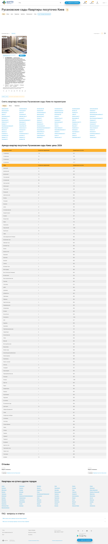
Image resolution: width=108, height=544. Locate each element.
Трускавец (57, 496)
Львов (91, 486)
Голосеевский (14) (58, 108)
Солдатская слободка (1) (95, 133)
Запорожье (92, 488)
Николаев (57, 490)
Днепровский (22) (23, 108)
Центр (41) (21, 112)
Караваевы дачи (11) (76, 122)
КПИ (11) (56, 124)
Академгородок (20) (59, 112)
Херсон (20, 494)
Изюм (73, 499)
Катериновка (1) (93, 122)
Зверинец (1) (39, 122)
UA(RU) (104, 2)
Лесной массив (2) (41, 125)
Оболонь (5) (4, 129)
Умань (38, 497)
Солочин (56, 503)
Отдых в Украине (31, 530)
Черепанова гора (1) (76, 137)
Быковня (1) (21, 118)
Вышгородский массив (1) (24, 120)
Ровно (38, 492)
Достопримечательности (7, 532)
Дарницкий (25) (5, 108)
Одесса (73, 486)
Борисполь (4, 503)
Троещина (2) (92, 110)
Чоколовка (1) (5, 139)
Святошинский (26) (94, 108)
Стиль (35, 14)
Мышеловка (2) (5, 127)
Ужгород (74, 488)
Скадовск (4, 488)
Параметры (17, 14)
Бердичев (57, 499)
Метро (8, 14)
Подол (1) (21, 131)
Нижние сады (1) (22, 127)
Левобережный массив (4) (7, 125)
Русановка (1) (4, 133)
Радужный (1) (93, 131)
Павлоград (57, 497)
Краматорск (39, 496)
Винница (3, 492)
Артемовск (4, 496)
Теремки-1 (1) (4, 137)
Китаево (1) (4, 124)
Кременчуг (74, 494)
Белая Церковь (75, 496)
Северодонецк (22, 497)
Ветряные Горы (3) (58, 118)
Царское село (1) (58, 137)
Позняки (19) (75, 112)
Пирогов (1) (4, 131)
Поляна (20, 503)
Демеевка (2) (93, 120)
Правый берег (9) (40, 131)
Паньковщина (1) (40, 129)
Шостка (91, 497)
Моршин (74, 501)
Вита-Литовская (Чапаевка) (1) (96, 118)
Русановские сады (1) (24, 133)
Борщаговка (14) (93, 112)
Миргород (39, 499)
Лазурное (39, 505)
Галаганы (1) (39, 120)
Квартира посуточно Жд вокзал (13, 472)
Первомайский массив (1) (60, 129)
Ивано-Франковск (94, 490)
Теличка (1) (39, 118)
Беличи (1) (57, 116)
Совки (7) (74, 133)
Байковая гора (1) (23, 116)
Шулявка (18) (22, 139)
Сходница (21, 505)
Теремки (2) (92, 135)
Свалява (91, 501)
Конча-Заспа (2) (22, 124)
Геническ (21, 488)
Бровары (4, 497)
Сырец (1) (57, 135)
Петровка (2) (75, 129)
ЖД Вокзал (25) (58, 114)
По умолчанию (96, 33)
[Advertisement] (54, 23)
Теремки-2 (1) (22, 137)
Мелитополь (92, 496)
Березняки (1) (93, 116)
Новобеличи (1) (75, 127)
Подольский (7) (22, 110)
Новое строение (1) (94, 127)
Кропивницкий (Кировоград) (43, 494)
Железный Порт (5, 505)
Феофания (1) (40, 137)
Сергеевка (4, 501)
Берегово (92, 499)
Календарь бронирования (45, 14)
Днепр (3, 486)
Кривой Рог (39, 490)
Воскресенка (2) (5, 120)
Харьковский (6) (40, 114)
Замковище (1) (22, 122)
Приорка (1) (57, 131)
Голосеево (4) (57, 120)
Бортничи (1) (4, 112)
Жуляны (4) (74, 110)
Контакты (30, 534)
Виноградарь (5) (75, 118)
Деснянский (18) (40, 108)
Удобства (23, 14)
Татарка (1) (74, 135)
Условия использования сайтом (33, 540)
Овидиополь (92, 505)
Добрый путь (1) (5, 122)
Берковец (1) (4, 118)
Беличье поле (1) (75, 116)
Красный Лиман (75, 505)
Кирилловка (57, 488)
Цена (12, 14)
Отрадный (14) (22, 129)
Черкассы (57, 494)
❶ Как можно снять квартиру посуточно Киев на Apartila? (15, 518)
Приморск (39, 501)
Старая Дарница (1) (41, 135)
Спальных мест (29, 14)
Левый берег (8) (22, 125)
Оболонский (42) (5, 110)
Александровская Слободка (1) (96, 114)
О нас (3, 530)
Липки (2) (57, 125)
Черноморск (22, 499)
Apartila (3, 96)
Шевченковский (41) (59, 110)
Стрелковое (21, 486)
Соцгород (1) (22, 135)
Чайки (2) (74, 114)
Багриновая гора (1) (6, 116)
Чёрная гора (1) (93, 137)
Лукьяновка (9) (22, 114)
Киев (7, 96)
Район (3, 14)
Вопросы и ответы (32, 532)
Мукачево (4, 499)
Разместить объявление (73, 2)
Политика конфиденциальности (57, 540)
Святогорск (57, 501)
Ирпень (73, 503)
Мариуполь (92, 494)
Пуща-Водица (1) (75, 131)
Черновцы (4, 494)
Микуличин (4, 490)
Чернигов (74, 492)
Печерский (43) (40, 110)
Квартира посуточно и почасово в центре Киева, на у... (9, 55)
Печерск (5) (92, 129)
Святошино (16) (40, 133)
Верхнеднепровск (5, 507)
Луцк (91, 503)
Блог (3, 534)
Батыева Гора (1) (40, 116)
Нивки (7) (4, 114)
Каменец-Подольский (94, 492)
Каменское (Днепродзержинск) (26, 496)
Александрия (22, 501)
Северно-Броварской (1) (60, 133)
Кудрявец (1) (75, 124)
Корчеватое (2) (40, 124)
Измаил (73, 497)
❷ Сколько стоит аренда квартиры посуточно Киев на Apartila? (16, 521)
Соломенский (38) (76, 108)
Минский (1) (74, 125)
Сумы (73, 490)
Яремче (38, 503)
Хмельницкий (57, 492)
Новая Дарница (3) (58, 127)
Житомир (21, 492)
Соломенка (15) (5, 135)
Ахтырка (56, 505)
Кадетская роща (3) (59, 122)
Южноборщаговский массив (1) (43, 127)
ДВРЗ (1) (74, 120)
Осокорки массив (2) (41, 112)
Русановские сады (5, 33)
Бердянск (39, 486)
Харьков (39, 488)
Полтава (21, 490)
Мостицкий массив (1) (94, 125)
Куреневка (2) (93, 124)
